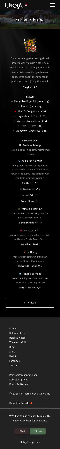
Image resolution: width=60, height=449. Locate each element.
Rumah (13, 328)
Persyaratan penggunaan (23, 374)
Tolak (21, 431)
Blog (12, 347)
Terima (38, 431)
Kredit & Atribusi (19, 384)
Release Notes (17, 337)
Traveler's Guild (18, 342)
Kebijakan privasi (30, 442)
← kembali (30, 302)
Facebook (14, 360)
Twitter (13, 365)
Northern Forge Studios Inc (34, 393)
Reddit (13, 356)
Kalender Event (18, 333)
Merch (12, 351)
